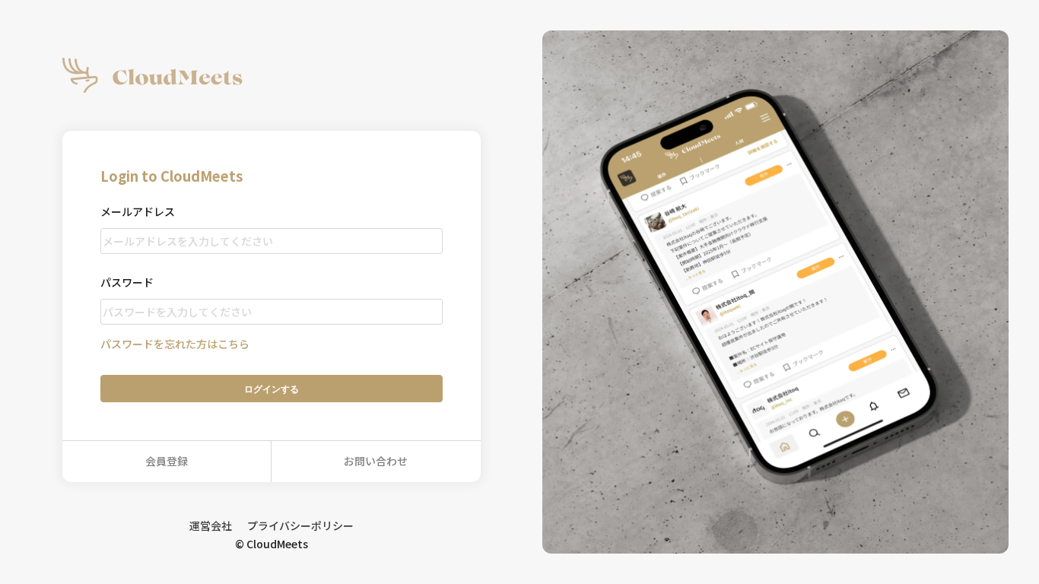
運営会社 (210, 525)
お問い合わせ (376, 460)
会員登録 (166, 460)
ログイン (271, 389)
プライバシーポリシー (300, 525)
